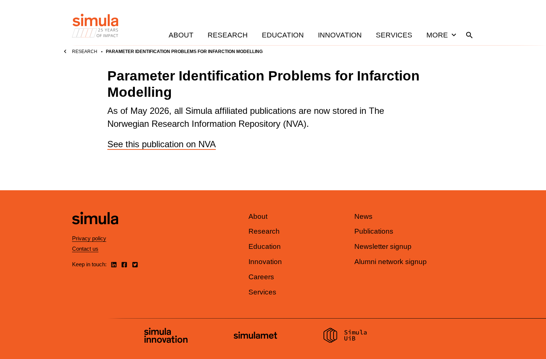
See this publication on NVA (161, 144)
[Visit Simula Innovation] (166, 336)
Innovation (340, 35)
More (437, 35)
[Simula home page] (95, 230)
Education (283, 35)
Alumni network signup (390, 262)
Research (228, 35)
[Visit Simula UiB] (345, 336)
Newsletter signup (383, 246)
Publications (373, 231)
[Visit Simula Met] (255, 336)
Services (394, 35)
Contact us (85, 249)
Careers (261, 277)
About (181, 35)
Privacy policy (89, 238)
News (363, 216)
